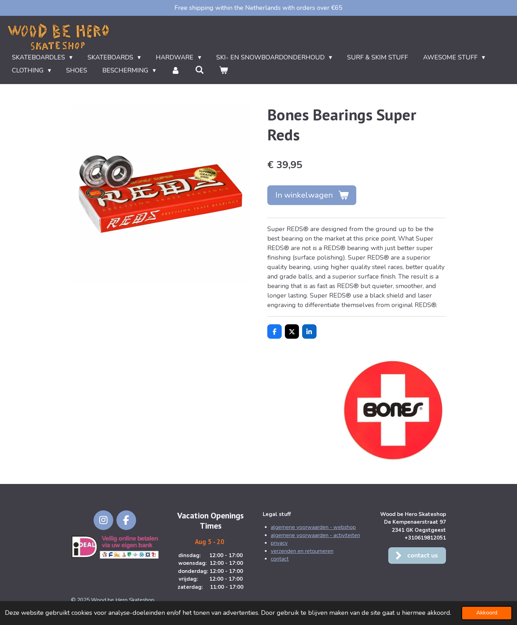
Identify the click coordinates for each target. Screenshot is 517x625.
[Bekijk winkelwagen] (223, 70)
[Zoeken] (199, 70)
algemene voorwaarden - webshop (313, 527)
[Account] (175, 70)
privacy (279, 543)
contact (280, 558)
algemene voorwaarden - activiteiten (315, 535)
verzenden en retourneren (302, 551)
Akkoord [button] (486, 613)
